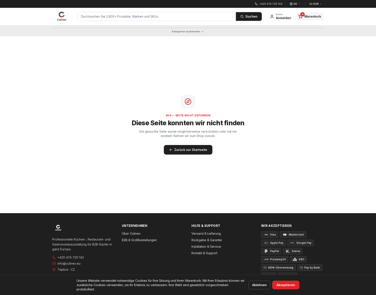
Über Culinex (131, 233)
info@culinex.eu (69, 263)
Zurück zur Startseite (190, 150)
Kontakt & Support (204, 253)
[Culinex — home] (62, 16)
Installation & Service (206, 246)
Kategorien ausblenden (186, 31)
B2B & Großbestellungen (139, 240)
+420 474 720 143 (70, 257)
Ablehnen (259, 285)
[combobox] (156, 16)
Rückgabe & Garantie (206, 240)
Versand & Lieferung (206, 233)
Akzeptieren (286, 285)
